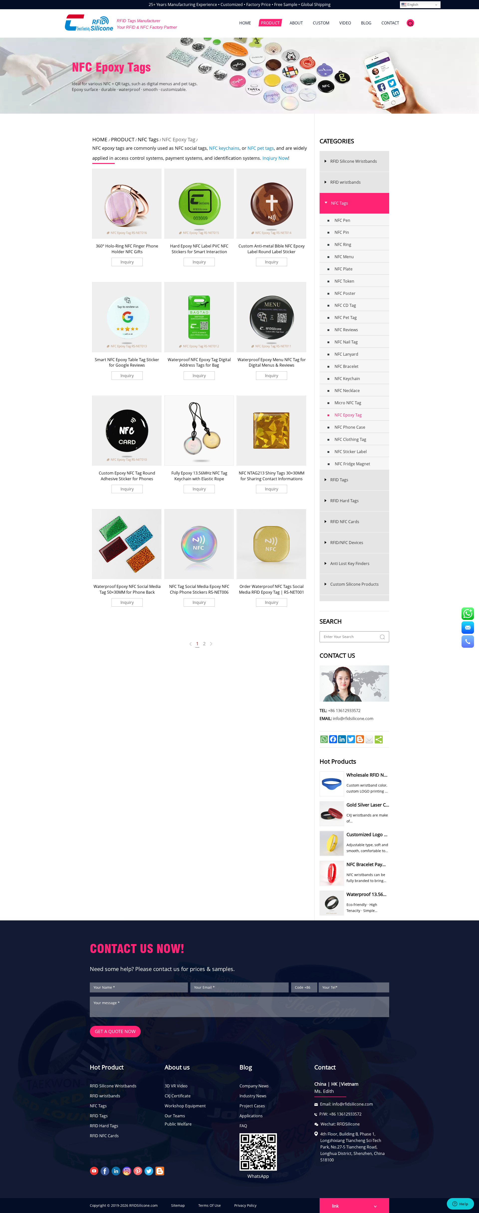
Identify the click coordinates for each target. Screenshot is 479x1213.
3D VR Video (176, 1086)
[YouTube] (95, 1170)
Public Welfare (178, 1124)
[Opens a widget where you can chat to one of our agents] (460, 1204)
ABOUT (296, 23)
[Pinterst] (138, 1170)
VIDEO (345, 23)
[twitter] (149, 1170)
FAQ (243, 1126)
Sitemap (178, 1205)
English (412, 4)
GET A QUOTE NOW (115, 1031)
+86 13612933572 (344, 710)
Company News (254, 1086)
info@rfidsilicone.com (353, 718)
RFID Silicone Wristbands (113, 1086)
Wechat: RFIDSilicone (340, 1124)
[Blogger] (160, 1170)
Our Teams (175, 1116)
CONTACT (390, 23)
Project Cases (252, 1106)
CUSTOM (321, 23)
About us (177, 1067)
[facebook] (106, 1170)
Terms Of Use (209, 1205)
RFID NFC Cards (104, 1135)
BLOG (366, 23)
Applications (251, 1116)
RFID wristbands (105, 1096)
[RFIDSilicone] (89, 22)
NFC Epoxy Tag (178, 139)
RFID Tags (99, 1116)
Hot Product (106, 1067)
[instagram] (127, 1170)
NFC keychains (224, 148)
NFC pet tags (260, 148)
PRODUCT (270, 23)
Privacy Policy (245, 1205)
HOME (245, 23)
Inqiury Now (275, 158)
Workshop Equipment (185, 1106)
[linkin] (116, 1170)
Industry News (253, 1096)
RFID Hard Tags (104, 1126)
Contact (325, 1067)
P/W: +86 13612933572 (340, 1114)
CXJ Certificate (178, 1096)
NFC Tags (148, 139)
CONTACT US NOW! (137, 949)
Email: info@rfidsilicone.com (346, 1104)
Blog (246, 1067)
